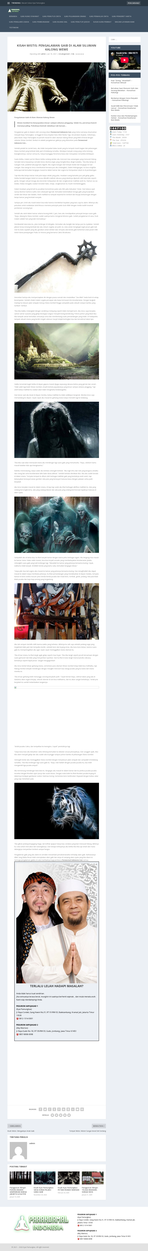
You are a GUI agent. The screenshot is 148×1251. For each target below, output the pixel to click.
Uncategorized (64, 54)
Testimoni (13, 28)
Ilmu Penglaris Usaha (19, 22)
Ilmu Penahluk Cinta (98, 16)
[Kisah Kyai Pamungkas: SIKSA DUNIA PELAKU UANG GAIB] (45, 1177)
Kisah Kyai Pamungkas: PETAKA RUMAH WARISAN (68, 1189)
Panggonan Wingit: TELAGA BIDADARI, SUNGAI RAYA (90, 1190)
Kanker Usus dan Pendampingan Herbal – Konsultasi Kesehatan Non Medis (124, 118)
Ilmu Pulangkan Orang (75, 16)
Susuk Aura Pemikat (102, 22)
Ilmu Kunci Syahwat (30, 16)
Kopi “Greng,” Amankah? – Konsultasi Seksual (121, 81)
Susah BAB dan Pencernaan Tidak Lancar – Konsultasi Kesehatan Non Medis (124, 108)
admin (43, 54)
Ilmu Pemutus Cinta (52, 16)
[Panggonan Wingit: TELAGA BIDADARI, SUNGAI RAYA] (93, 1177)
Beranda (13, 16)
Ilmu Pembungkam (40, 22)
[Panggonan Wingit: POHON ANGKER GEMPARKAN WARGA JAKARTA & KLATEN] (20, 1177)
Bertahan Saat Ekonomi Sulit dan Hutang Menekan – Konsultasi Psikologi (124, 90)
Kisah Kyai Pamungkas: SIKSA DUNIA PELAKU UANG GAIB (44, 1190)
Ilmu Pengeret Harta (121, 16)
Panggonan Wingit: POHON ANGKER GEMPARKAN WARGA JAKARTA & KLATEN (18, 1191)
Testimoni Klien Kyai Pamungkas (34, 3)
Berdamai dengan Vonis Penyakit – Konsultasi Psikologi (124, 99)
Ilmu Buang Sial (60, 22)
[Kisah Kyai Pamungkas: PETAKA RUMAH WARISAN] (69, 1177)
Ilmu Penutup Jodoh (80, 22)
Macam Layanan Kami (124, 22)
